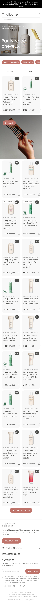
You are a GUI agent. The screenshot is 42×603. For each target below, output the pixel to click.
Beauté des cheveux (21, 26)
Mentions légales (14, 596)
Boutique (10, 26)
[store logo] (12, 14)
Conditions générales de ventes (21, 592)
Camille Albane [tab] (12, 548)
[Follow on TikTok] (24, 586)
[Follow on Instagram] (14, 586)
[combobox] (21, 20)
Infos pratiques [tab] (11, 553)
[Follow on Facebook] (17, 586)
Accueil (4, 26)
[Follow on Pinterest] (20, 586)
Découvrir (9, 123)
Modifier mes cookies (30, 596)
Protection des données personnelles (23, 594)
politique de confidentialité (17, 582)
